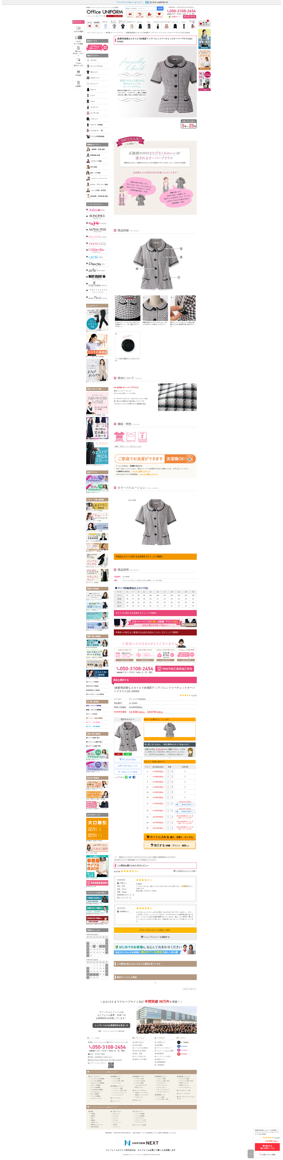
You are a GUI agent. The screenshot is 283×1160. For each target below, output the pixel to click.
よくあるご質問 (92, 853)
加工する (171, 845)
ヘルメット (116, 1127)
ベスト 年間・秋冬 (118, 1081)
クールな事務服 (95, 1087)
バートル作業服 (139, 1113)
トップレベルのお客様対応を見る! (110, 1025)
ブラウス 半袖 (139, 1078)
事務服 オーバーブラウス (126, 857)
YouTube (184, 1054)
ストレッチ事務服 (93, 682)
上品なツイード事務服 (94, 551)
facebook (184, 1046)
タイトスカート (162, 1087)
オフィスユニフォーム (110, 1012)
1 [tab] (155, 983)
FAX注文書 (138, 1045)
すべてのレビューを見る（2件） (156, 930)
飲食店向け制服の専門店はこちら (98, 924)
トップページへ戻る (163, 1056)
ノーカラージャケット (119, 1093)
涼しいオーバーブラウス (95, 600)
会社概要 (159, 1045)
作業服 (93, 1113)
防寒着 (93, 1116)
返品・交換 (138, 1053)
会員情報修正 (161, 1062)
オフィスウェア (95, 1076)
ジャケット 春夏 (118, 1088)
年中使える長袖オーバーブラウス (98, 808)
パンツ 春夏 (160, 1097)
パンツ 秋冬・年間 (162, 1099)
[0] (204, 28)
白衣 (92, 1118)
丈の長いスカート (93, 440)
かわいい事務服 (152, 857)
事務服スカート (162, 1076)
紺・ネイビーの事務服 (94, 705)
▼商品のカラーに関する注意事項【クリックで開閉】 (139, 556)
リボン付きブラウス (141, 1085)
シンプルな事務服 (96, 1081)
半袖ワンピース (184, 1083)
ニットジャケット (118, 1095)
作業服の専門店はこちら (95, 904)
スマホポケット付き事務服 (96, 694)
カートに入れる (171, 836)
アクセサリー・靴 (184, 1090)
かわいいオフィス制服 (94, 521)
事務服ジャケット (118, 1086)
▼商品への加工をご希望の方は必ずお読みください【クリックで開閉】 (147, 632)
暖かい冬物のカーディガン (96, 789)
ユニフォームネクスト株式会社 (114, 1031)
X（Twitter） (185, 1042)
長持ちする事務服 (93, 678)
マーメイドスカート (163, 1089)
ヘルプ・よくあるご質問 (164, 1051)
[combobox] (141, 8)
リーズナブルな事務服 (97, 1078)
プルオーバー (139, 1097)
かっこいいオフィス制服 (95, 531)
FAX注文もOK (92, 886)
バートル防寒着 (139, 1116)
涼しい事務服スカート (94, 610)
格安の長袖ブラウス (94, 772)
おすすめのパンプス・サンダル (97, 567)
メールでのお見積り (141, 1048)
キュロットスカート (163, 1092)
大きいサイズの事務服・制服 (96, 415)
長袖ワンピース (184, 1085)
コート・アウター (184, 1093)
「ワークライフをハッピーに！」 (129, 2)
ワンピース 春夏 (184, 1078)
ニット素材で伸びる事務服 (96, 356)
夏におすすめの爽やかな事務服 (97, 620)
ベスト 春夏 (116, 1078)
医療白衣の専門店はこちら (96, 914)
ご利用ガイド (161, 1042)
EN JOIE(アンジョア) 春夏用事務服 (124, 860)
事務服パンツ (161, 1095)
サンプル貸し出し (93, 878)
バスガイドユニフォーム (140, 857)
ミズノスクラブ (139, 1118)
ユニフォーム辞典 (140, 1125)
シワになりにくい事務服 (95, 667)
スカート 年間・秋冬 (163, 1081)
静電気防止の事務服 (94, 690)
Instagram (184, 1050)
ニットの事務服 (95, 1096)
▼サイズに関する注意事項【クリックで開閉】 (136, 613)
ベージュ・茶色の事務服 (95, 718)
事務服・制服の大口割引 (95, 841)
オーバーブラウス (140, 1090)
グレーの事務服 (92, 714)
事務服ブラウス (139, 1076)
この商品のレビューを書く (186, 871)
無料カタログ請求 (140, 1059)
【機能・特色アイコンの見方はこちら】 (128, 446)
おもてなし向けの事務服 (95, 510)
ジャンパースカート (185, 1087)
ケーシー (115, 1118)
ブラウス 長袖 (139, 1083)
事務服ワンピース (184, 1076)
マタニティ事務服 (93, 582)
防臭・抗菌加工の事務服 (95, 657)
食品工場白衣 (95, 1127)
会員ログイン (161, 1059)
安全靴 (115, 1124)
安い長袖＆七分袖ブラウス (96, 483)
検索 (159, 8)
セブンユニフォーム (140, 1122)
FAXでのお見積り (140, 1051)
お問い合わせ (190, 16)
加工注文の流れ (129, 759)
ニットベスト (117, 1083)
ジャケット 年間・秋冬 (120, 1090)
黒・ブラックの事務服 (94, 710)
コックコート (117, 1122)
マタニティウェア (96, 1098)
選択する (267, 1147)
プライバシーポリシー (164, 1048)
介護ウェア (94, 1122)
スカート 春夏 (161, 1078)
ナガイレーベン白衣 (140, 1120)
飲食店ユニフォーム (97, 1124)
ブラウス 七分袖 (140, 1081)
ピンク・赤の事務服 (94, 722)
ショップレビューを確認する (156, 937)
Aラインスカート (162, 1085)
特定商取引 (160, 1053)
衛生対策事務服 (92, 647)
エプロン (115, 1120)
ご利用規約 (160, 1065)
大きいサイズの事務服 (97, 1083)
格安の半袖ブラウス (94, 492)
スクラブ (115, 1116)
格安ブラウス (139, 1087)
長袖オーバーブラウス (141, 1095)
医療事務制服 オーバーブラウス (166, 857)
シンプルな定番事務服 (94, 541)
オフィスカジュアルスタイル (96, 382)
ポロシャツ (138, 1100)
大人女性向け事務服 (97, 1089)
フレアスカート (162, 1083)
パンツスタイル (92, 331)
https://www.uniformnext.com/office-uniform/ (106, 1060)
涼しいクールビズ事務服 (95, 630)
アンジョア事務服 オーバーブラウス (146, 860)
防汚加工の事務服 (93, 686)
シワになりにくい (96, 1092)
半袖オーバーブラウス (141, 1093)
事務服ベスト (116, 1076)
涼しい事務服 (95, 1094)
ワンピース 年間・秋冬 (186, 1081)
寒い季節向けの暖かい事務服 (96, 799)
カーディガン (116, 1098)
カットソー (116, 1101)
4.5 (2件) (194, 695)
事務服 (93, 1120)
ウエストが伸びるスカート (96, 465)
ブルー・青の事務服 (94, 726)
